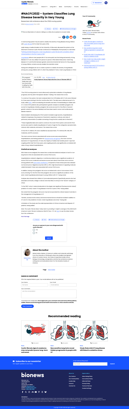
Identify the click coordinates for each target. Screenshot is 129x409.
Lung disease (25, 57)
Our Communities (74, 378)
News (60, 7)
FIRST (30, 102)
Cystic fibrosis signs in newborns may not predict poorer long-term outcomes (94, 43)
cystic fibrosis (28, 44)
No (36, 233)
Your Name (24, 282)
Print (55, 28)
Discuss (48, 28)
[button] (97, 2)
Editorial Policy (86, 381)
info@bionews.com (30, 387)
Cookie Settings (86, 388)
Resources (84, 7)
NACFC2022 (51, 270)
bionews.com (30, 386)
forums (89, 32)
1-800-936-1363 (30, 389)
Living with (53, 7)
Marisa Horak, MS (30, 24)
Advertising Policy (87, 376)
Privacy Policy (86, 383)
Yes (37, 230)
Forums (76, 7)
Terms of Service (87, 386)
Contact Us (72, 386)
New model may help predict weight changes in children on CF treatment (94, 61)
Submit (49, 238)
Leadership (72, 381)
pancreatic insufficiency (41, 163)
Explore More (86, 373)
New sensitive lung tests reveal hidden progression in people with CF (94, 50)
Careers (71, 383)
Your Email (53, 282)
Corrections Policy (87, 378)
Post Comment (27, 306)
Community (67, 7)
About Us (71, 373)
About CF (44, 7)
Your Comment (25, 288)
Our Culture (72, 376)
